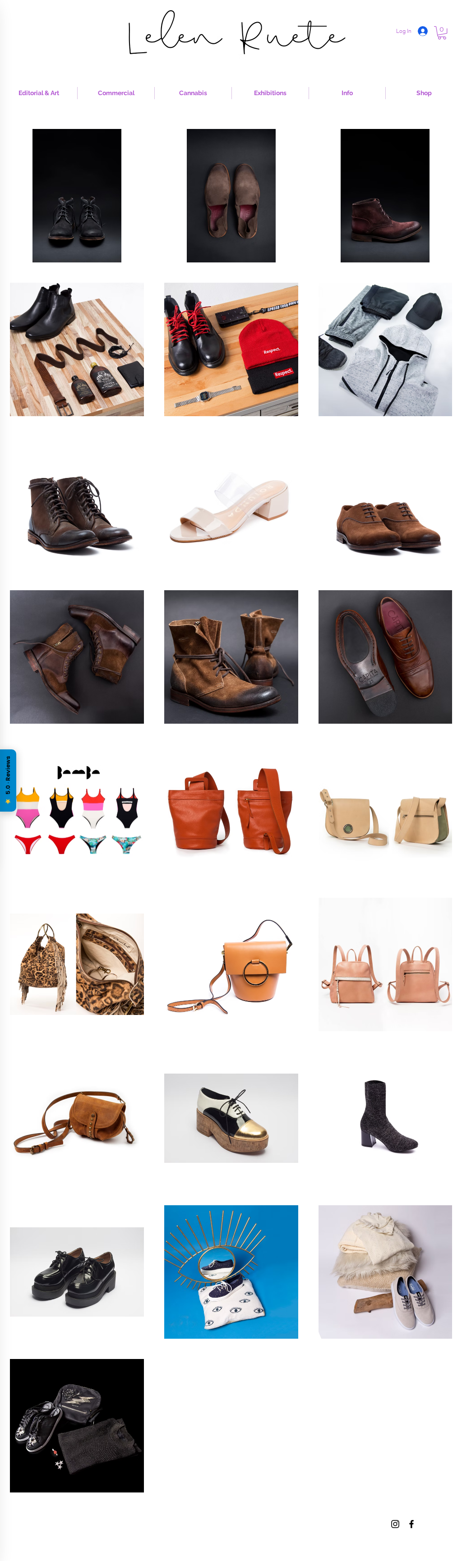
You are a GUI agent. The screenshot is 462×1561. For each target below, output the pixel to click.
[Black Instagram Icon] (395, 1524)
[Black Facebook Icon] (411, 1524)
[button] (442, 32)
